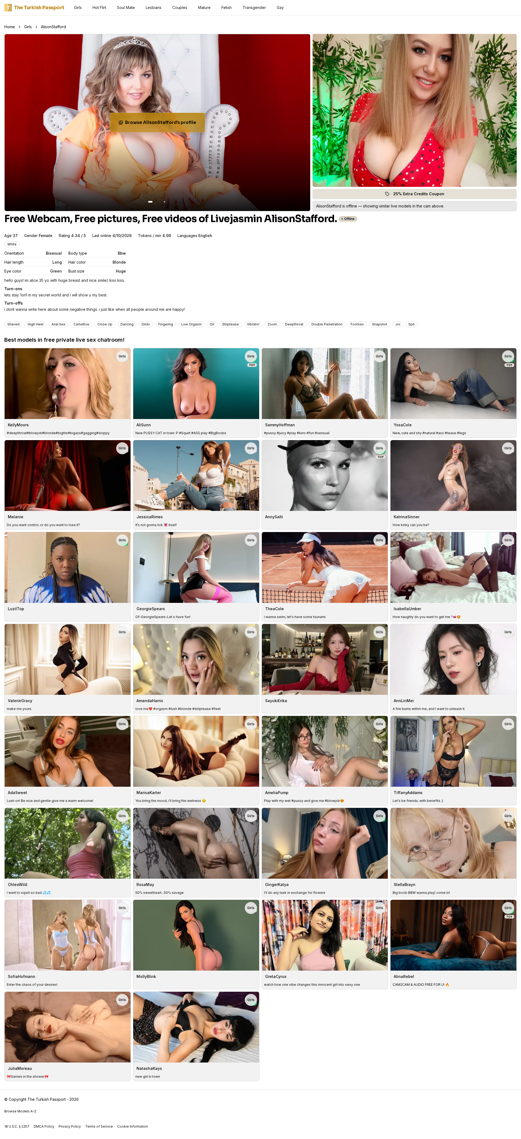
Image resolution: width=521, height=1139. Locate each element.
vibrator (253, 324)
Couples (179, 7)
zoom (272, 324)
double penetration (327, 324)
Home (9, 26)
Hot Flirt (99, 7)
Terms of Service (99, 1126)
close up (104, 324)
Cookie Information (132, 1126)
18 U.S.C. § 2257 (16, 1126)
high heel (35, 324)
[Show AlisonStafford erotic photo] (150, 202)
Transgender (254, 7)
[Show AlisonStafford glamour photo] (164, 202)
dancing (127, 324)
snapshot (379, 324)
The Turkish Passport (35, 8)
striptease (230, 324)
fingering (165, 324)
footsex (357, 324)
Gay (280, 7)
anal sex (58, 324)
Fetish (226, 7)
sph (411, 324)
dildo (146, 324)
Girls (78, 7)
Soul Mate (126, 7)
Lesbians (153, 7)
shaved (13, 324)
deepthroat (294, 324)
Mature (204, 7)
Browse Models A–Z (20, 1111)
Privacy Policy (70, 1126)
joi (397, 324)
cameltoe (81, 324)
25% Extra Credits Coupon (421, 195)
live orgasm (191, 324)
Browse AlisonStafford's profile (162, 124)
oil (212, 324)
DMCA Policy (44, 1126)
